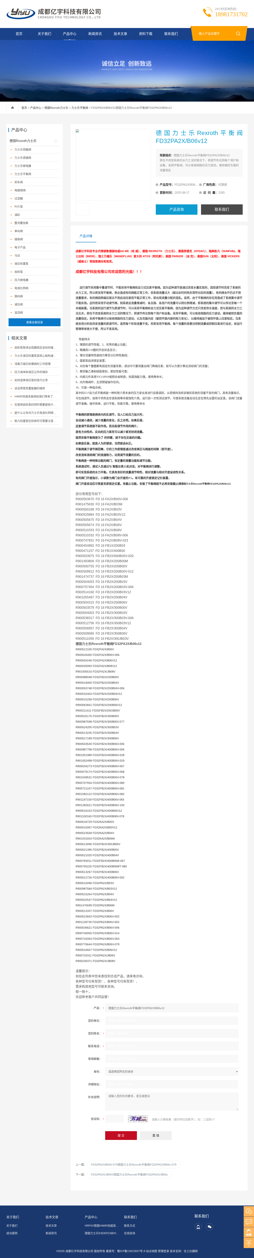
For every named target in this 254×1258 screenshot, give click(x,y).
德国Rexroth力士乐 (56, 107)
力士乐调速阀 (22, 157)
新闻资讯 (95, 34)
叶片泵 (18, 206)
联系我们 (171, 34)
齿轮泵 (18, 271)
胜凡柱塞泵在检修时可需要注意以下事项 (36, 420)
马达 (17, 255)
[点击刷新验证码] (138, 1118)
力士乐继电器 (22, 165)
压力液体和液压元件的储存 (31, 372)
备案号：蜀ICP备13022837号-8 (125, 1251)
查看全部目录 (34, 322)
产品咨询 (176, 210)
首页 (19, 34)
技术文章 (120, 34)
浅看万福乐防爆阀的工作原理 (32, 363)
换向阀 (18, 296)
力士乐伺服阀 (22, 149)
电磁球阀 (20, 190)
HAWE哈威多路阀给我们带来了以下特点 (36, 396)
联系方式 (129, 1225)
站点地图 (151, 1251)
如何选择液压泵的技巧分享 (31, 380)
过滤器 (18, 198)
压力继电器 (21, 279)
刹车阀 (18, 182)
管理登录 (163, 1251)
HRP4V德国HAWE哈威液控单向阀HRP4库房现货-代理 (102, 1225)
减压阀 (18, 304)
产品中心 (69, 34)
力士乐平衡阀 (79, 107)
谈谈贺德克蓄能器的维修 (29, 388)
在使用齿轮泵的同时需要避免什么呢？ (36, 404)
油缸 (17, 214)
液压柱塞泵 (21, 263)
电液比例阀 (21, 288)
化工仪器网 (191, 1251)
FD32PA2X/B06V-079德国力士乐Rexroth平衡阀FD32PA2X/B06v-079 (133, 1164)
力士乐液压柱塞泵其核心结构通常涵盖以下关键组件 (36, 355)
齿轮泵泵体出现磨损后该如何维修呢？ (36, 347)
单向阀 (18, 231)
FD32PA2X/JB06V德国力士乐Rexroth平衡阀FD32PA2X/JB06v (129, 1174)
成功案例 (11, 1233)
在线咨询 (129, 1233)
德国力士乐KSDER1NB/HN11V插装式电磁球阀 (102, 1233)
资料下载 (145, 34)
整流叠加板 (21, 222)
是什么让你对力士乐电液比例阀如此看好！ (36, 412)
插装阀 (18, 239)
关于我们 (44, 34)
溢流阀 (18, 312)
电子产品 (20, 247)
